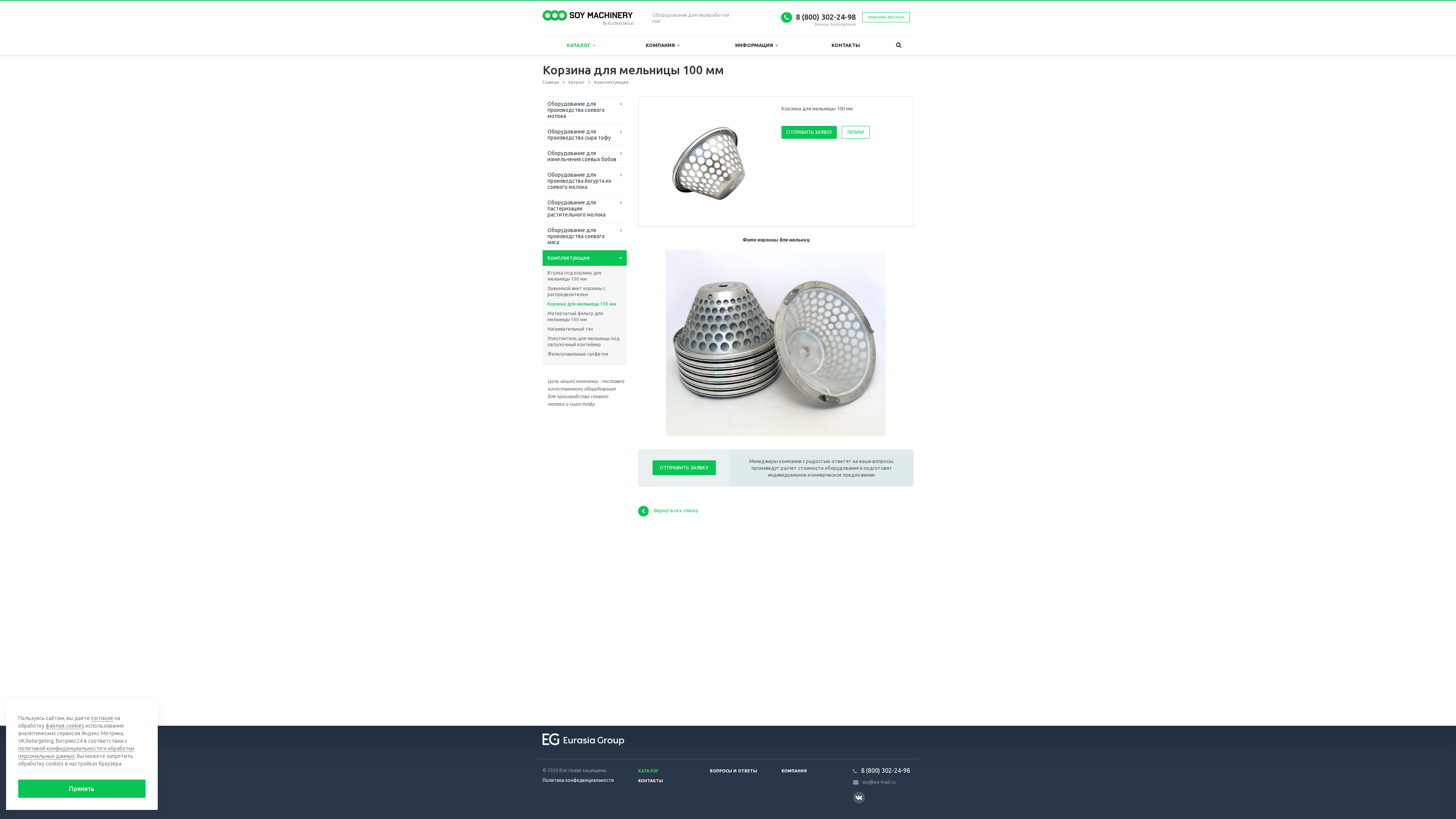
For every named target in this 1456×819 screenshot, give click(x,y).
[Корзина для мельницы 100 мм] (708, 162)
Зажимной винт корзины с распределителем (577, 291)
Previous (660, 161)
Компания (661, 45)
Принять (81, 788)
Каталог (580, 45)
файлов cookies (65, 726)
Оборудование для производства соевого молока (576, 110)
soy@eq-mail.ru (879, 782)
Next (757, 161)
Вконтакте (859, 797)
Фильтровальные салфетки (578, 353)
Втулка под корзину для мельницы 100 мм (574, 275)
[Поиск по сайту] (898, 45)
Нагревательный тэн (570, 328)
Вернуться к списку (676, 510)
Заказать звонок (886, 17)
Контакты (846, 45)
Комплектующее (569, 258)
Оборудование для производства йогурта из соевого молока (579, 181)
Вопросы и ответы (733, 771)
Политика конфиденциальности (578, 780)
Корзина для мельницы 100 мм (582, 303)
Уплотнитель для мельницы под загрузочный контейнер (584, 341)
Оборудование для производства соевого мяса (576, 236)
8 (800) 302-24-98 (826, 17)
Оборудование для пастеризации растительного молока (577, 208)
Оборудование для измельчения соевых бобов (582, 156)
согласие (102, 718)
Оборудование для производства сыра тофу (579, 135)
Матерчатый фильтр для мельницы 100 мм (575, 316)
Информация (755, 45)
